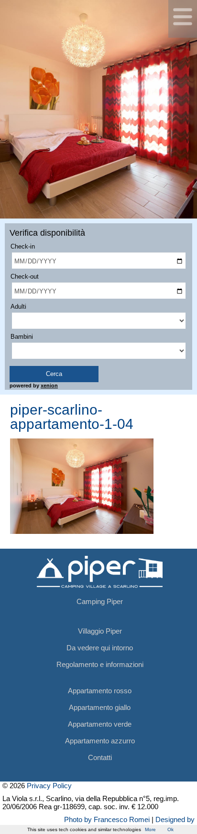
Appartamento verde (99, 724)
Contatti (100, 757)
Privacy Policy (49, 786)
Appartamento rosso (99, 691)
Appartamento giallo (100, 707)
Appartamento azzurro (100, 741)
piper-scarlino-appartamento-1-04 (71, 417)
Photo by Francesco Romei (107, 819)
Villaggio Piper (100, 631)
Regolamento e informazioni (99, 664)
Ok (170, 829)
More (150, 829)
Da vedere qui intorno (99, 648)
